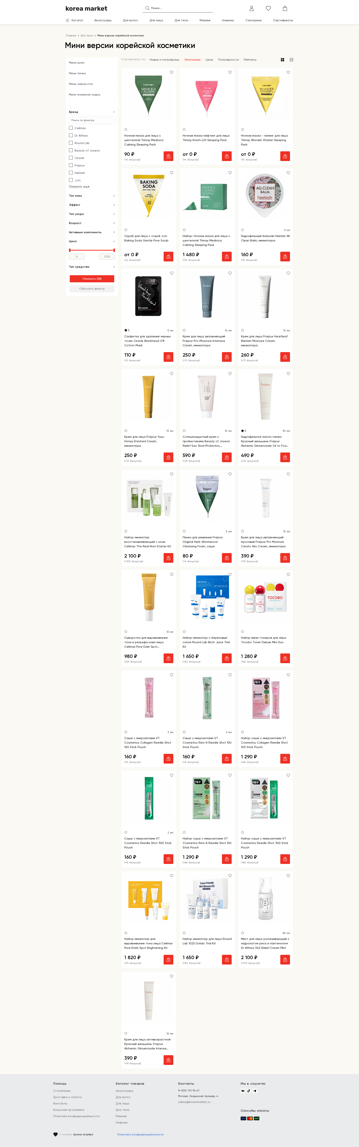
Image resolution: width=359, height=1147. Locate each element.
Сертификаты (283, 20)
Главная (71, 35)
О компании (62, 1091)
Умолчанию (192, 59)
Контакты (60, 1103)
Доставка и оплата (67, 1097)
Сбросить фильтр (92, 288)
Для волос (130, 20)
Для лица (156, 20)
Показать (89, 278)
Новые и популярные (164, 59)
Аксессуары (102, 20)
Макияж (205, 20)
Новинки (228, 20)
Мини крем (76, 62)
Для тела (181, 20)
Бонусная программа (68, 1110)
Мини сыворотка (81, 84)
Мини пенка (77, 73)
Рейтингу (250, 59)
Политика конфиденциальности (76, 1116)
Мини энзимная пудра (84, 94)
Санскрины (254, 20)
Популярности (228, 59)
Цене (209, 59)
